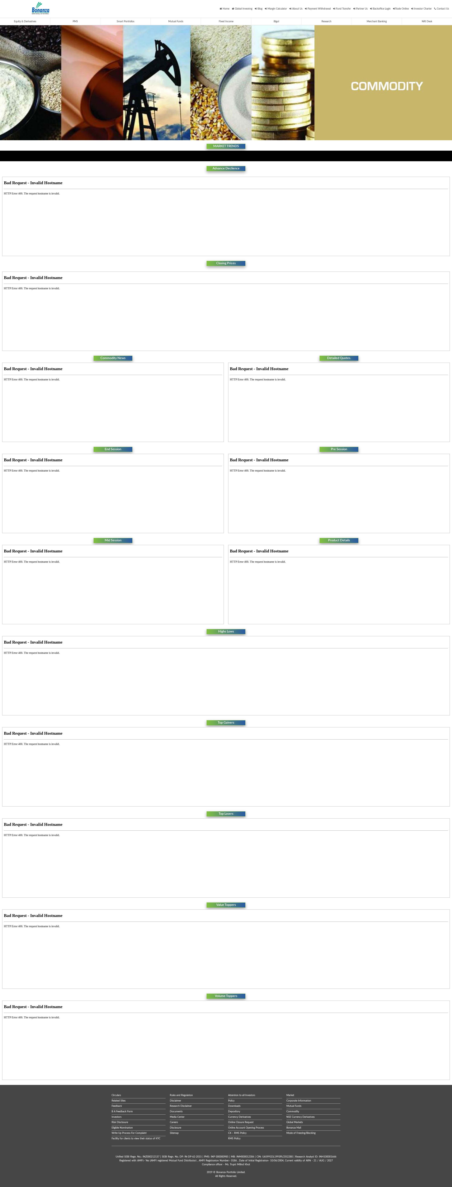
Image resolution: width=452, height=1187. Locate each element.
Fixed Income (226, 21)
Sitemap (174, 1133)
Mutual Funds (175, 21)
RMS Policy (234, 1138)
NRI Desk (427, 21)
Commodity (292, 1111)
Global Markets (294, 1122)
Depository (234, 1111)
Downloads (234, 1106)
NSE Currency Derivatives (300, 1117)
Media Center (177, 1117)
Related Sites (119, 1101)
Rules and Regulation (181, 1095)
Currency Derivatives (239, 1117)
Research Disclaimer (181, 1106)
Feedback (117, 1106)
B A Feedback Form (122, 1111)
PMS (75, 21)
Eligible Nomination (122, 1128)
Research (326, 21)
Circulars (116, 1095)
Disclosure (175, 1128)
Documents (176, 1111)
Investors (116, 1117)
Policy (231, 1101)
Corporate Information (298, 1101)
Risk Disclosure (120, 1122)
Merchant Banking (377, 21)
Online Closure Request (241, 1122)
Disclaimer (175, 1101)
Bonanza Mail (293, 1128)
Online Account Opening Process (246, 1128)
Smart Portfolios (125, 21)
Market (290, 1095)
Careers (174, 1122)
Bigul (276, 21)
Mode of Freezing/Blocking (301, 1133)
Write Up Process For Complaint (129, 1133)
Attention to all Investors (241, 1095)
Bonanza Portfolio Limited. (230, 1172)
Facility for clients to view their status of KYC (136, 1138)
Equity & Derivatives (25, 21)
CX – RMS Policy (237, 1133)
